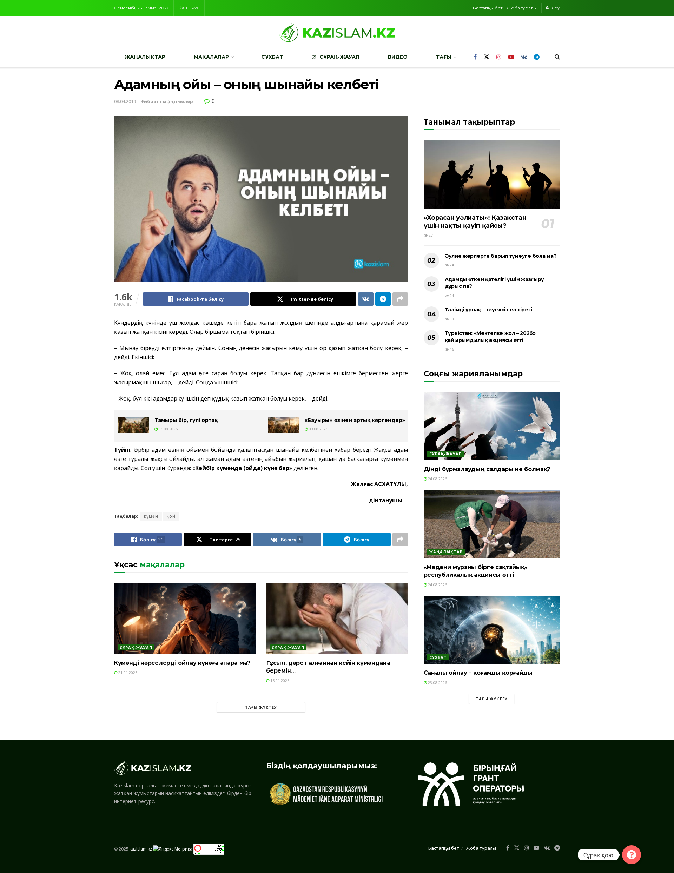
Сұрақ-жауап (339, 57)
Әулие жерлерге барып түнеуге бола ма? (501, 256)
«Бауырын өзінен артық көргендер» (355, 420)
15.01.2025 (279, 680)
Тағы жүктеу (261, 707)
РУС (195, 8)
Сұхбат (272, 57)
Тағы (443, 57)
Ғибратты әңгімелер (167, 101)
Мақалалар (211, 57)
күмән (151, 516)
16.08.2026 (168, 428)
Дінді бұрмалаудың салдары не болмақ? (487, 469)
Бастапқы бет (487, 8)
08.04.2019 (125, 101)
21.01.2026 (127, 672)
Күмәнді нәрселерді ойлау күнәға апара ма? (182, 663)
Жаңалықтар (145, 57)
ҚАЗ (182, 8)
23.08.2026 (437, 682)
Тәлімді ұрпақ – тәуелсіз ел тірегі (488, 309)
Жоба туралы (522, 8)
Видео (398, 57)
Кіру (554, 8)
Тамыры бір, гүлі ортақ (186, 420)
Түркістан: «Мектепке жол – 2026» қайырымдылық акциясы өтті (490, 336)
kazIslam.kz (141, 849)
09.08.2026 (318, 428)
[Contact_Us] (631, 854)
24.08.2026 (437, 478)
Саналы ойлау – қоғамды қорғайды (478, 672)
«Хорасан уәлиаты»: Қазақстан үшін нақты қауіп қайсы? (475, 222)
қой (171, 516)
